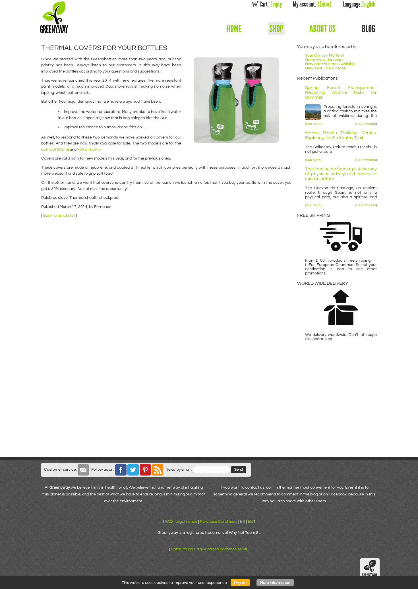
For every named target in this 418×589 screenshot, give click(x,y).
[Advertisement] (209, 414)
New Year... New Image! (326, 68)
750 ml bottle (89, 149)
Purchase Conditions (218, 521)
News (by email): (178, 470)
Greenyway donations (324, 59)
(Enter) (312, 4)
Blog (368, 29)
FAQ (169, 521)
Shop (276, 29)
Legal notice (186, 521)
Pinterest (145, 470)
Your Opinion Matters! (324, 55)
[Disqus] (166, 293)
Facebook (121, 470)
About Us (322, 29)
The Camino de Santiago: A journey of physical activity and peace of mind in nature (341, 174)
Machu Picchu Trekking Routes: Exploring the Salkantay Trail (341, 135)
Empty (271, 4)
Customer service (83, 470)
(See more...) (314, 124)
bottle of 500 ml (55, 149)
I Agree (240, 582)
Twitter (133, 470)
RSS (157, 470)
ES (242, 521)
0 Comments (366, 124)
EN (250, 521)
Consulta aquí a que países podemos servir (209, 549)
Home (234, 29)
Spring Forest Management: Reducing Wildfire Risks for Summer (341, 92)
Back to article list (59, 215)
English (359, 4)
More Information (275, 582)
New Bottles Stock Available (330, 64)
